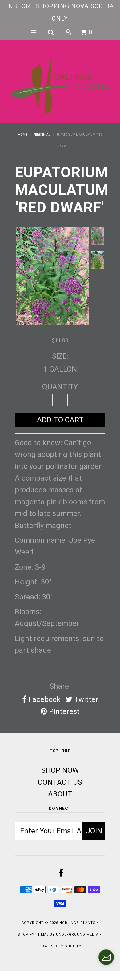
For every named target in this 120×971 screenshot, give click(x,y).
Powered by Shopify (60, 946)
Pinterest (63, 711)
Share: (60, 686)
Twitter (85, 699)
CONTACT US (60, 782)
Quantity (60, 386)
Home (22, 134)
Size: (60, 356)
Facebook (43, 699)
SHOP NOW (60, 770)
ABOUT (60, 794)
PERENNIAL (41, 134)
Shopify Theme (33, 935)
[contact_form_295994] (106, 957)
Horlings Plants (77, 923)
